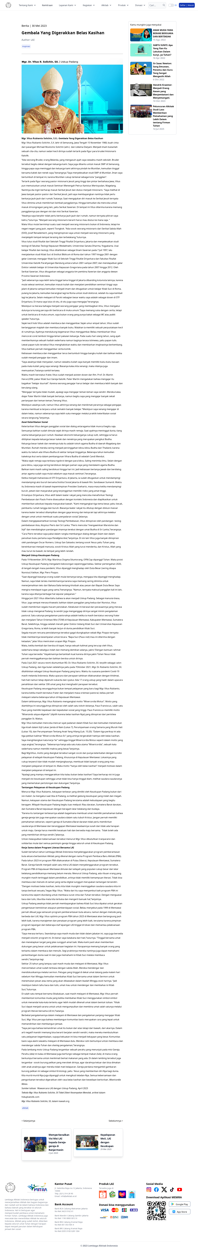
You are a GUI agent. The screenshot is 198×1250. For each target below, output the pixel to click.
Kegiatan (87, 5)
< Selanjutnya (28, 1120)
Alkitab (104, 5)
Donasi (138, 5)
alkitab (25, 1108)
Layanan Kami (66, 5)
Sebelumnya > (116, 1120)
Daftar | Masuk (187, 5)
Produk (122, 5)
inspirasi (26, 46)
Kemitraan (47, 5)
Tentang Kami (26, 5)
